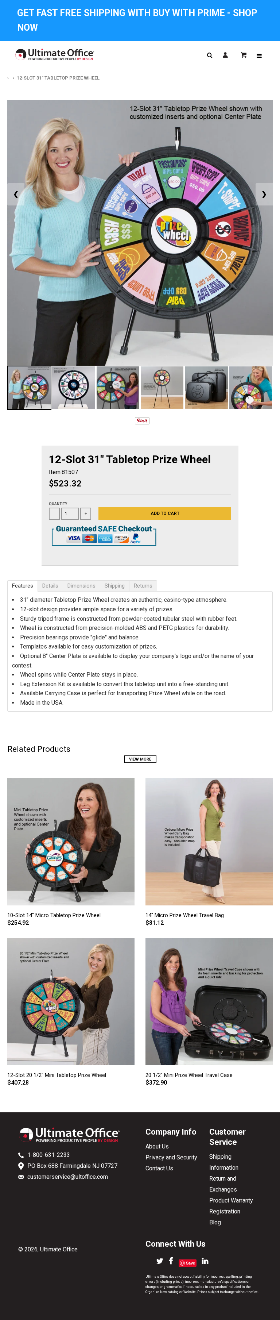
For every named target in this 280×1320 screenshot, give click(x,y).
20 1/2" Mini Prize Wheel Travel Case (189, 1075)
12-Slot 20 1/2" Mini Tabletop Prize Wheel (56, 1075)
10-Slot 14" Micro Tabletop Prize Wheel (54, 915)
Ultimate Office (59, 1249)
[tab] (22, 586)
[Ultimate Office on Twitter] (159, 1261)
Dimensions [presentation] (81, 585)
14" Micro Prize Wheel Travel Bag (184, 915)
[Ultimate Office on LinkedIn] (205, 1261)
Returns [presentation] (143, 585)
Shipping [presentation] (115, 585)
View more (140, 759)
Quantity (58, 504)
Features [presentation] (22, 585)
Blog (215, 1222)
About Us (157, 1146)
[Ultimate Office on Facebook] (171, 1261)
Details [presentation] (50, 585)
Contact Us (159, 1168)
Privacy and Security (171, 1157)
